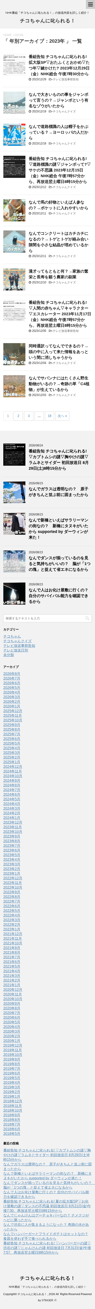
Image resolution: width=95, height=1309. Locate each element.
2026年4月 (11, 692)
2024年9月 (11, 780)
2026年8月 (11, 674)
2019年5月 (11, 1078)
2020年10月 (12, 999)
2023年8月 (11, 841)
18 (49, 416)
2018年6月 (11, 1129)
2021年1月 (11, 985)
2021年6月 (11, 962)
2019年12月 (12, 1045)
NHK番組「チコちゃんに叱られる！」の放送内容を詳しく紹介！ (47, 1286)
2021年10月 (12, 943)
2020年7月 (11, 1013)
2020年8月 (11, 1008)
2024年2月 (11, 813)
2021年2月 (11, 980)
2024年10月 (12, 776)
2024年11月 (12, 771)
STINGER (47, 1300)
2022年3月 (11, 920)
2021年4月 (11, 971)
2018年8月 (11, 1120)
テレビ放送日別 (15, 650)
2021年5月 (11, 966)
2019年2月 (11, 1092)
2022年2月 (11, 924)
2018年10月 (12, 1110)
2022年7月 (11, 901)
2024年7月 (11, 790)
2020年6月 (11, 1017)
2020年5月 (11, 1022)
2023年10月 (12, 832)
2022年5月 (11, 911)
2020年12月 (12, 990)
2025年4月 (11, 748)
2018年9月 (11, 1115)
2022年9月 (11, 892)
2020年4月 (11, 1027)
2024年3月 (11, 808)
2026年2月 (11, 702)
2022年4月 (11, 915)
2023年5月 (11, 855)
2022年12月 (12, 878)
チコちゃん (12, 636)
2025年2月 (11, 757)
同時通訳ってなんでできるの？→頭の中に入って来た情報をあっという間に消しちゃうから (58, 352)
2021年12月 (12, 934)
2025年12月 (12, 711)
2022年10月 (12, 887)
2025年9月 (11, 725)
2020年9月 (11, 1003)
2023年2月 (11, 869)
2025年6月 (11, 739)
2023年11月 (12, 827)
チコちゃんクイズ (64, 111)
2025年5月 (11, 743)
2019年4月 (11, 1082)
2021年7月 (11, 957)
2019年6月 (11, 1073)
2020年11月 (12, 994)
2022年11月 (12, 883)
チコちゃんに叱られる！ (47, 21)
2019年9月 (11, 1059)
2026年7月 (11, 678)
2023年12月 (12, 822)
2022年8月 (11, 897)
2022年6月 (11, 906)
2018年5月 (11, 1134)
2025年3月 (11, 753)
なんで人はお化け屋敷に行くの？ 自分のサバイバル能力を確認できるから (58, 596)
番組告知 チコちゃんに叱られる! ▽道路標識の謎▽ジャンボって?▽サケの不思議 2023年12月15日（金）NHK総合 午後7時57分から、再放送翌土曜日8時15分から (60, 170)
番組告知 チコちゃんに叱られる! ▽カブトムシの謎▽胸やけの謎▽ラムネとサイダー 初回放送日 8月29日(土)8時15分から (47, 1154)
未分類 (8, 655)
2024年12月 (12, 767)
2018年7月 (11, 1124)
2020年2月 (11, 1036)
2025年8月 (11, 729)
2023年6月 (11, 850)
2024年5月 (11, 799)
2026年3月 (11, 697)
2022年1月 (11, 929)
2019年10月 (12, 1055)
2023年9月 (11, 836)
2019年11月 (12, 1050)
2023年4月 (11, 859)
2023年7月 (11, 846)
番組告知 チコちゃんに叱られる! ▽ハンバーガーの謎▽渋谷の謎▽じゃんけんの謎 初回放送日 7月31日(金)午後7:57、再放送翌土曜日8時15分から (47, 1247)
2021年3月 (11, 976)
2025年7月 (11, 734)
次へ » (62, 416)
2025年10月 (12, 720)
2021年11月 (12, 938)
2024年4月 (11, 804)
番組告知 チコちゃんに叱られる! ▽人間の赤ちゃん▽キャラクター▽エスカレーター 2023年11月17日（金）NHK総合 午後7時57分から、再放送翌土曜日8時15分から (60, 314)
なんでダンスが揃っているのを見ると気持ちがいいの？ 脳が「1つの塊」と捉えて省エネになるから (60, 564)
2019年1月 (11, 1096)
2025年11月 (12, 715)
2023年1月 (11, 873)
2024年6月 (11, 794)
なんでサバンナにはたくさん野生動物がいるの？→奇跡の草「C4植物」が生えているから (59, 384)
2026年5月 (11, 688)
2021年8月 (11, 952)
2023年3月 (11, 864)
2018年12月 (12, 1101)
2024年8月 (11, 785)
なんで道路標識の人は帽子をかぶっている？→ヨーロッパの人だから (58, 132)
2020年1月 (11, 1041)
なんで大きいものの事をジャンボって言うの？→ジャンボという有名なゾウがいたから (58, 100)
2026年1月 (11, 706)
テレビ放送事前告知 (66, 79)
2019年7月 (11, 1069)
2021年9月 (11, 948)
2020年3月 (11, 1031)
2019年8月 (11, 1064)
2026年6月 (11, 683)
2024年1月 (11, 818)
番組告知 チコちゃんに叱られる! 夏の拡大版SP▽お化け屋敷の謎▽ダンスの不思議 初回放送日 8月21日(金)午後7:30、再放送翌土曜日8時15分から (47, 1206)
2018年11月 (12, 1106)
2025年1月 (11, 762)
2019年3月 (11, 1087)
